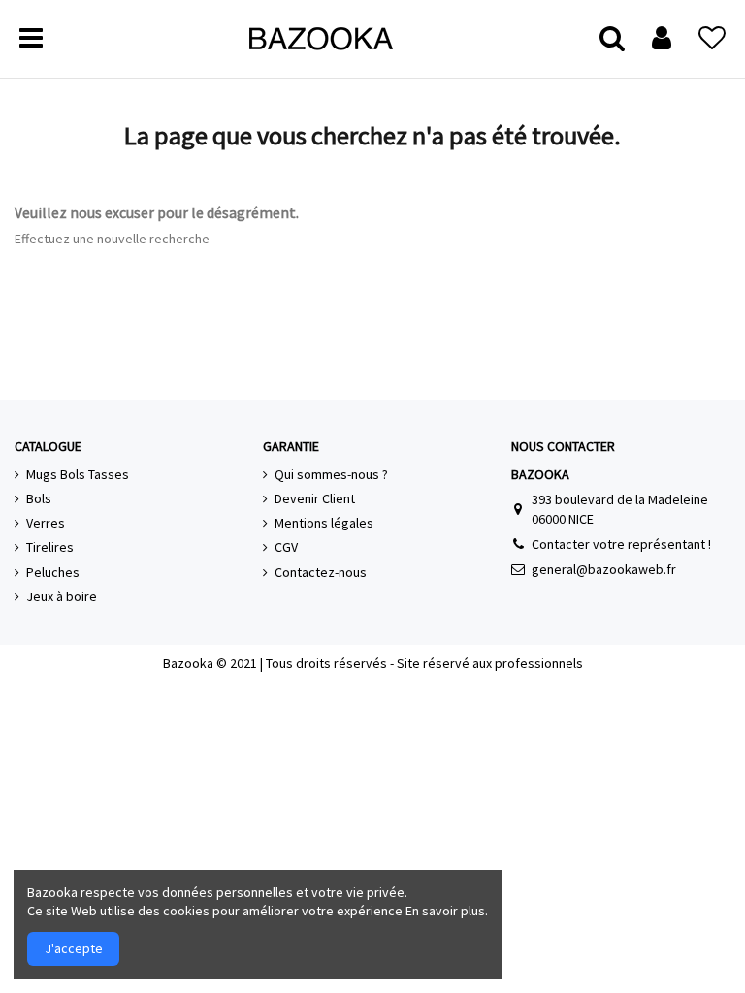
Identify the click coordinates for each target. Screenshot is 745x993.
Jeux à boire (61, 596)
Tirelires (50, 547)
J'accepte (74, 948)
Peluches (53, 572)
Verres (45, 522)
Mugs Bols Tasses (77, 474)
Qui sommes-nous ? (331, 474)
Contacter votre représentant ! (621, 544)
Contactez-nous (321, 572)
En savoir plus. (446, 910)
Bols (38, 498)
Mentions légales (324, 522)
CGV (286, 547)
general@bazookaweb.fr (604, 569)
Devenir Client (315, 498)
